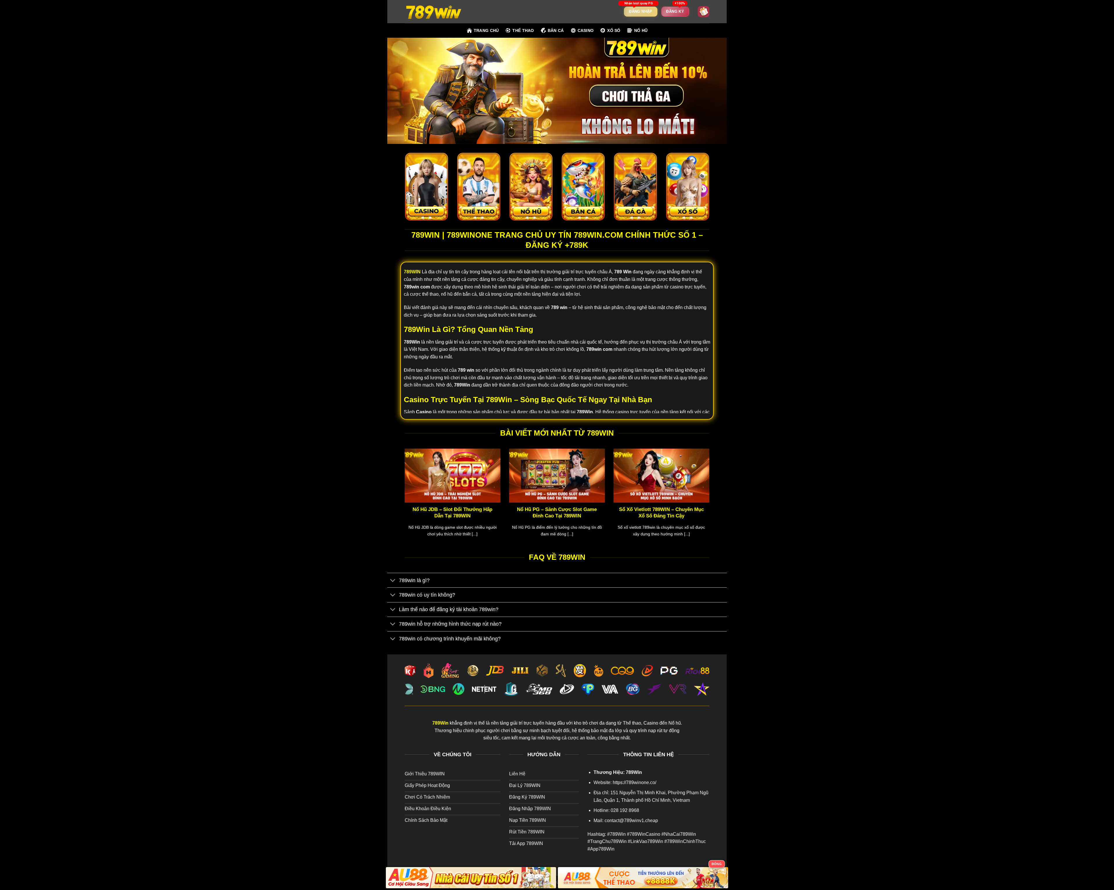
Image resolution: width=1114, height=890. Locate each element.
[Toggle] (393, 581)
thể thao (523, 30)
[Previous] (403, 500)
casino (586, 30)
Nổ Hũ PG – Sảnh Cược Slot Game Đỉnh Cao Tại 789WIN (557, 513)
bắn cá (556, 30)
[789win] (434, 11)
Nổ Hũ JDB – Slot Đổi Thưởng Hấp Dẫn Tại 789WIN (452, 513)
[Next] (710, 500)
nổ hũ (641, 30)
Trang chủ (486, 30)
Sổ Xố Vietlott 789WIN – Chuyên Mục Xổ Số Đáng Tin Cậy (661, 513)
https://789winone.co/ (634, 782)
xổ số (613, 30)
